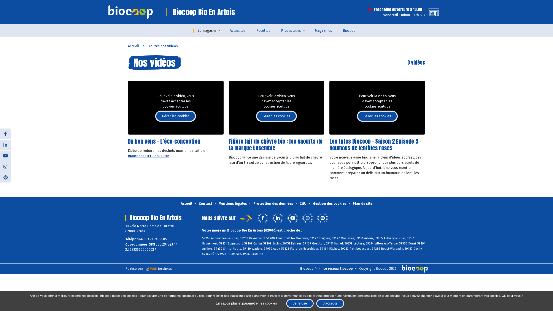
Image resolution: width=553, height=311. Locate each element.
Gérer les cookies (175, 116)
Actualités (237, 31)
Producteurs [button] (291, 31)
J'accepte (330, 303)
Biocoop (349, 31)
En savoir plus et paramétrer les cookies (246, 303)
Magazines (323, 31)
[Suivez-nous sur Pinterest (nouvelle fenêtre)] (5, 177)
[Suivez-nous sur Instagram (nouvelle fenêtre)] (5, 166)
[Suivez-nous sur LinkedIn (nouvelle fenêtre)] (5, 144)
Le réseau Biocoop (338, 269)
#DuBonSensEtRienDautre (148, 156)
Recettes (263, 31)
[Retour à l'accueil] (130, 12)
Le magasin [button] (207, 31)
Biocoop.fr (308, 269)
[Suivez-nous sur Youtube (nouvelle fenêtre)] (5, 155)
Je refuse (300, 303)
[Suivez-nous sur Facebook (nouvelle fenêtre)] (5, 134)
